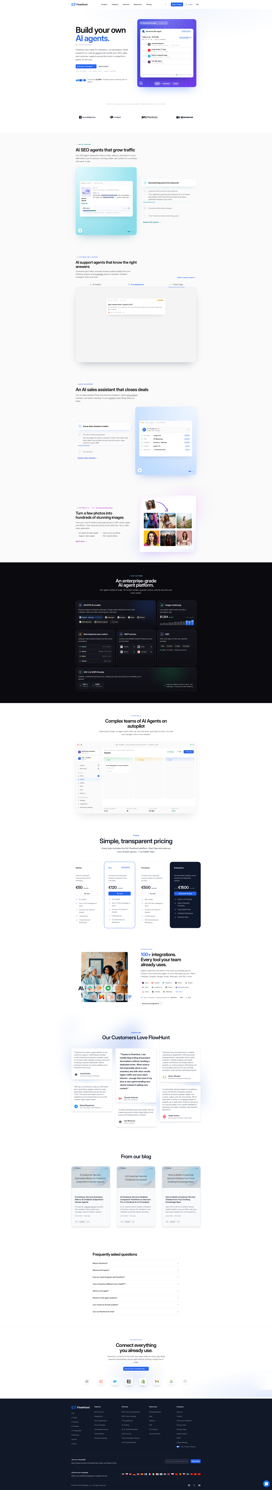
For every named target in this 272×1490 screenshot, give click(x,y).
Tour (72, 1413)
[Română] (180, 1474)
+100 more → (179, 992)
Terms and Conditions (184, 1421)
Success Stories (154, 1434)
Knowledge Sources (101, 1429)
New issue (189, 751)
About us (180, 1412)
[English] (138, 1474)
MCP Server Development (131, 1412)
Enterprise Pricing (185, 893)
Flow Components (100, 1421)
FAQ (150, 1425)
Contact (179, 1416)
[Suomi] (145, 1474)
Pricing (149, 4)
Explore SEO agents (151, 222)
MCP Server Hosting (129, 1416)
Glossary (152, 1421)
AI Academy (153, 1429)
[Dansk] (130, 1474)
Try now (87, 894)
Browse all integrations (150, 1003)
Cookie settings (182, 1442)
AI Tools (74, 1417)
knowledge (98, 274)
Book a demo (103, 66)
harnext (74, 1439)
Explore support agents (185, 277)
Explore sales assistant (87, 458)
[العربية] (123, 1474)
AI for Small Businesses (130, 1429)
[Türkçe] (191, 1474)
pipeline (112, 398)
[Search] (167, 4)
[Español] (142, 1474)
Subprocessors (182, 1434)
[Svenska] (188, 1474)
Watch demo (80, 541)
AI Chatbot (75, 1426)
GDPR (179, 1438)
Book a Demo (177, 4)
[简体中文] (199, 1474)
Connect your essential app (135, 1369)
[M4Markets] (150, 117)
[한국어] (161, 1474)
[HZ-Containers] (184, 117)
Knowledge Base (155, 1412)
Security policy (182, 1429)
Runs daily (166, 83)
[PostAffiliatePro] (87, 117)
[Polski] (172, 1474)
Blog (150, 1416)
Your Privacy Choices (188, 1447)
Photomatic (75, 1435)
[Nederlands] (165, 1474)
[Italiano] (153, 1474)
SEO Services (126, 1434)
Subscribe (195, 1461)
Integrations (98, 1416)
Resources (138, 4)
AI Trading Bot (76, 1430)
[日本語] (157, 1474)
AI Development (127, 1421)
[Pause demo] (141, 83)
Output (176, 83)
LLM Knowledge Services (130, 1438)
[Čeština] (126, 1474)
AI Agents (74, 1422)
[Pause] (80, 230)
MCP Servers (98, 1412)
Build (157, 83)
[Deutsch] (134, 1474)
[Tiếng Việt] (195, 1474)
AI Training (125, 1425)
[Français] (149, 1474)
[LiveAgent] (115, 117)
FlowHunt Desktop (100, 1438)
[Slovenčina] (184, 1474)
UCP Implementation (129, 1442)
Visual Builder (99, 1434)
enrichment (100, 434)
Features (115, 4)
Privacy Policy (181, 1425)
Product (104, 4)
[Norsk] (168, 1474)
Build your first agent (84, 66)
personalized (132, 395)
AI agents (97, 53)
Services (126, 4)
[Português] (176, 1474)
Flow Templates (99, 1425)
